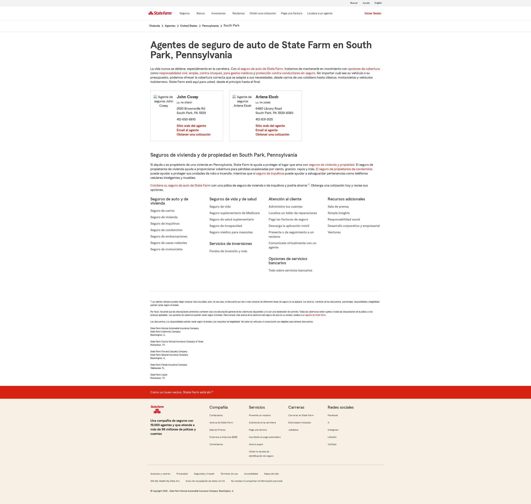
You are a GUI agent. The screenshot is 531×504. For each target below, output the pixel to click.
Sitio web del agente (191, 125)
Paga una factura (258, 430)
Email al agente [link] (188, 130)
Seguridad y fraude (204, 473)
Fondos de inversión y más (228, 251)
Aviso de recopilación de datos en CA (205, 481)
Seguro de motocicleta (166, 249)
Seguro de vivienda (164, 217)
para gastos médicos (238, 73)
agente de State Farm (315, 315)
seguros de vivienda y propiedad (331, 164)
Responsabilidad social (344, 219)
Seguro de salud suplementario (231, 219)
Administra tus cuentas (285, 206)
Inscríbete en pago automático (265, 437)
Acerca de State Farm (221, 422)
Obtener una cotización (194, 134)
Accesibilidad (251, 473)
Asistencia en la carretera (262, 422)
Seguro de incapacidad (225, 226)
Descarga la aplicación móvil (289, 226)
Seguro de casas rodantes (168, 243)
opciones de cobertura (364, 68)
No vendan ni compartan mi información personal (256, 481)
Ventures (334, 232)
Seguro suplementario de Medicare (234, 213)
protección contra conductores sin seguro (285, 73)
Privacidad (182, 473)
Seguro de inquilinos (164, 223)
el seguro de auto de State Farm (260, 68)
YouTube (332, 444)
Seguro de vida (220, 206)
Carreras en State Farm (301, 415)
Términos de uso (229, 473)
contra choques (211, 73)
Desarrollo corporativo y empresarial (354, 226)
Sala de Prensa (217, 430)
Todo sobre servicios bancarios (290, 270)
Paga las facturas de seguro (288, 219)
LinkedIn (332, 437)
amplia (193, 73)
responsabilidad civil (173, 73)
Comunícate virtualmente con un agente (292, 245)
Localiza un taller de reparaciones (293, 213)
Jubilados (293, 430)
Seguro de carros (162, 210)
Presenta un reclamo (260, 415)
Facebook (333, 415)
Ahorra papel (256, 444)
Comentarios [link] (216, 444)
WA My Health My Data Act (164, 481)
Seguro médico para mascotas (231, 232)
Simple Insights (339, 213)
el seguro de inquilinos (268, 173)
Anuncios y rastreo (160, 473)
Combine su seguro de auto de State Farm (180, 185)
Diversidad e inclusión (299, 422)
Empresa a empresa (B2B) (223, 437)
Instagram (333, 430)
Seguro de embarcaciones (168, 236)
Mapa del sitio (271, 473)
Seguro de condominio (166, 230)
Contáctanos (216, 415)
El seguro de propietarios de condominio (344, 169)
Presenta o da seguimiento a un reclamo (291, 234)
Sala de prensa (338, 206)
